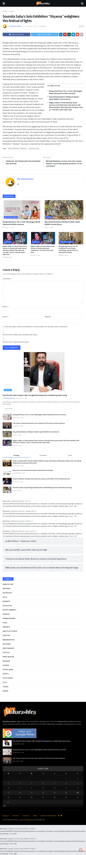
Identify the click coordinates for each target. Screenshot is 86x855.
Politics (6, 652)
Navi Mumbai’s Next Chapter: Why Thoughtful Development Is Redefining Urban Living (35, 395)
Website (48, 317)
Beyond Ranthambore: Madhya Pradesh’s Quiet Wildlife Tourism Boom (36, 432)
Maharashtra (8, 640)
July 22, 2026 (49, 227)
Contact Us (26, 816)
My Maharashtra (15, 26)
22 (66, 793)
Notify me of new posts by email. (16, 342)
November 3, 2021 (31, 26)
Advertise (15, 816)
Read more (8, 408)
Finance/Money (9, 618)
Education (7, 605)
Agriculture (8, 584)
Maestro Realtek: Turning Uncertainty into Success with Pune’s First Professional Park (41, 479)
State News (8, 678)
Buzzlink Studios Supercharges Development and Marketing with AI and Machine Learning (42, 488)
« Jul (4, 806)
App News (6, 588)
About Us (6, 816)
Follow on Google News (48, 816)
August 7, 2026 (18, 426)
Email (6, 317)
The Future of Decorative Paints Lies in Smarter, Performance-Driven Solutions (39, 423)
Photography (8, 648)
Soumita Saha (34, 148)
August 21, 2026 (9, 227)
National (7, 644)
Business (8, 390)
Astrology (7, 593)
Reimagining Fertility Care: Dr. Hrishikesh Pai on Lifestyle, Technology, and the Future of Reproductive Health (68, 249)
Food (5, 623)
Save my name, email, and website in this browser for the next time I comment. (36, 327)
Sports (6, 674)
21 (54, 793)
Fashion (6, 614)
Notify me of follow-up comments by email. (20, 335)
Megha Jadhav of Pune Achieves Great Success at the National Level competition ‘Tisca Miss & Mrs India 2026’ (43, 249)
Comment (7, 279)
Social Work (8, 669)
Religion (6, 661)
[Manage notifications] (81, 850)
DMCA (35, 816)
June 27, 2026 (36, 255)
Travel (49, 217)
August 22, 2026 (22, 398)
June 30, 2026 (8, 257)
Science (6, 665)
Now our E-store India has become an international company (33, 470)
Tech (5, 682)
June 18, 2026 (64, 255)
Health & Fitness (11, 217)
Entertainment (9, 610)
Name (6, 307)
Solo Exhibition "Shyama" (17, 148)
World (5, 691)
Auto (5, 597)
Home (5, 11)
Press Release (8, 657)
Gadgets (6, 627)
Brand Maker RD (39, 820)
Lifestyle (11, 11)
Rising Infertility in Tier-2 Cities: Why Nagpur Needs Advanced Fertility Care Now (39, 415)
